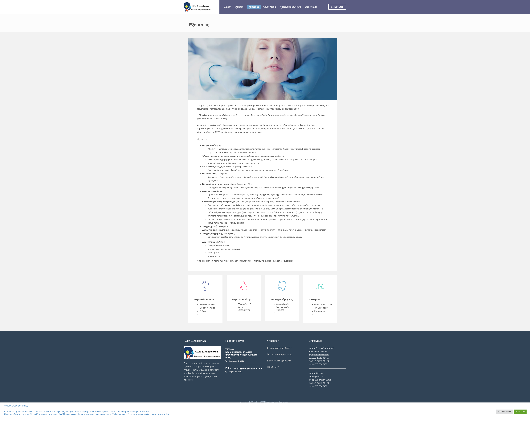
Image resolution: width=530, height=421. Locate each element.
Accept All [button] (520, 411)
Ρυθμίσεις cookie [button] (504, 412)
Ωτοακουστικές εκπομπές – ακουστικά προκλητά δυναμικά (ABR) (241, 355)
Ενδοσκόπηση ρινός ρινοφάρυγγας (243, 368)
